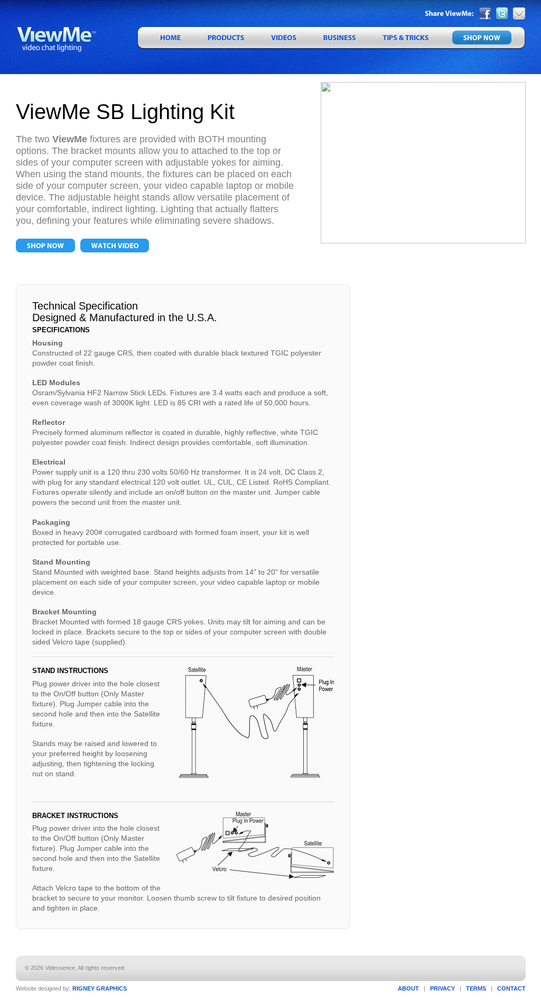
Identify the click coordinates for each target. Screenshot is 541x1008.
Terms (476, 988)
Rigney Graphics (99, 988)
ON (45, 245)
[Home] (165, 38)
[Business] (339, 38)
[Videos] (283, 38)
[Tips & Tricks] (405, 38)
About (408, 988)
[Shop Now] (484, 38)
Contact (511, 988)
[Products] (225, 38)
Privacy (442, 988)
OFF (114, 245)
